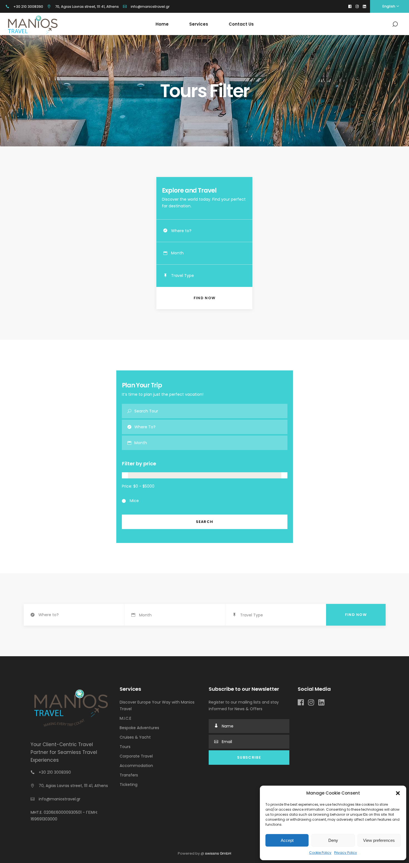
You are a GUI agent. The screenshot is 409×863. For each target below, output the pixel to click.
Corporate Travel (136, 756)
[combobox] (211, 253)
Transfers (129, 775)
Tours (125, 746)
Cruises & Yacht (135, 737)
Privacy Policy (345, 852)
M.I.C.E (125, 718)
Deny (333, 840)
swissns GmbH (218, 853)
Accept (287, 840)
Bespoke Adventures (139, 728)
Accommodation (136, 765)
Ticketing (128, 784)
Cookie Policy (320, 852)
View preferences (379, 840)
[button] (398, 793)
